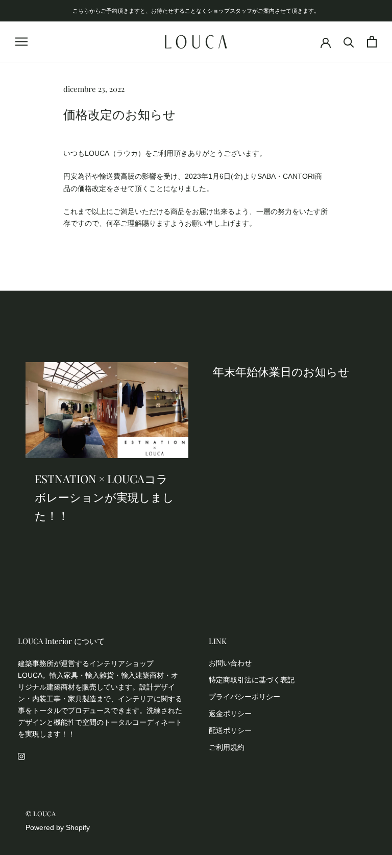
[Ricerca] (349, 41)
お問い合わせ (230, 663)
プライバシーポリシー (244, 697)
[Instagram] (21, 756)
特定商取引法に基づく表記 (252, 680)
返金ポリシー (230, 713)
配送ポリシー (230, 730)
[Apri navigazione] (21, 41)
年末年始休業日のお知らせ (281, 371)
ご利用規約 (226, 747)
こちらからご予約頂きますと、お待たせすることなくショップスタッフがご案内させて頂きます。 (196, 10)
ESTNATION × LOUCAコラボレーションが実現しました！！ (104, 497)
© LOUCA (41, 813)
